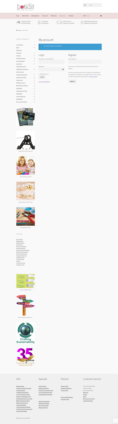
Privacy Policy (64, 386)
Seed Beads (19, 88)
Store (17, 16)
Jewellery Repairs (88, 401)
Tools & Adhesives (20, 96)
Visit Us (85, 394)
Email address (74, 59)
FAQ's (84, 396)
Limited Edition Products (45, 394)
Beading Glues (19, 241)
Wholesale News (43, 407)
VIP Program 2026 (43, 405)
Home (19, 30)
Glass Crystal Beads (21, 246)
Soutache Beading (21, 405)
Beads (17, 47)
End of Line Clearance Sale (46, 390)
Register (72, 81)
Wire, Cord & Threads (21, 102)
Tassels (18, 261)
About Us (85, 392)
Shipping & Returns (66, 388)
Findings (18, 55)
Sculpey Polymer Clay (21, 255)
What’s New (25, 16)
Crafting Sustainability (22, 392)
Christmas (19, 53)
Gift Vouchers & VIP (21, 66)
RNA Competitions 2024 (22, 401)
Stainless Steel (20, 259)
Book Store (19, 50)
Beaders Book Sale (44, 388)
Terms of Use (64, 390)
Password (44, 66)
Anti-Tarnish (19, 239)
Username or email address (49, 59)
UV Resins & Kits (20, 265)
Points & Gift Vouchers (67, 397)
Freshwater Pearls (20, 58)
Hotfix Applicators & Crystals (24, 399)
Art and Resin (19, 45)
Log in (42, 77)
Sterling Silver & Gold (21, 91)
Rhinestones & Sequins (22, 85)
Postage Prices (65, 399)
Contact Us (45, 16)
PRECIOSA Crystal (20, 83)
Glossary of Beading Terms (23, 396)
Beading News (35, 16)
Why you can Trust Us (89, 399)
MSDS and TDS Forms (22, 403)
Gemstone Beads (20, 61)
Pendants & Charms (21, 77)
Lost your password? (44, 81)
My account (62, 16)
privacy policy (93, 76)
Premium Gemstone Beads (22, 250)
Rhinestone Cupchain (21, 254)
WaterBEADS (19, 99)
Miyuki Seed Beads (20, 248)
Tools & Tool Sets (20, 263)
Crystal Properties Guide (23, 394)
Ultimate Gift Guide (21, 411)
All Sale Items (42, 386)
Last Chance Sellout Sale (45, 392)
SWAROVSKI (19, 93)
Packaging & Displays (21, 74)
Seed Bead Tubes (20, 257)
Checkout (71, 16)
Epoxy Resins (19, 245)
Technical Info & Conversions (24, 409)
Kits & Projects (20, 72)
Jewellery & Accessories (22, 69)
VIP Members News (44, 403)
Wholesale (54, 16)
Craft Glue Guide (20, 390)
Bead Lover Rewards (44, 401)
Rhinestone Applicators (22, 252)
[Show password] (63, 69)
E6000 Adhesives (20, 243)
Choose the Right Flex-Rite (23, 388)
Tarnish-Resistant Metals (23, 407)
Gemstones (19, 64)
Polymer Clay (19, 80)
